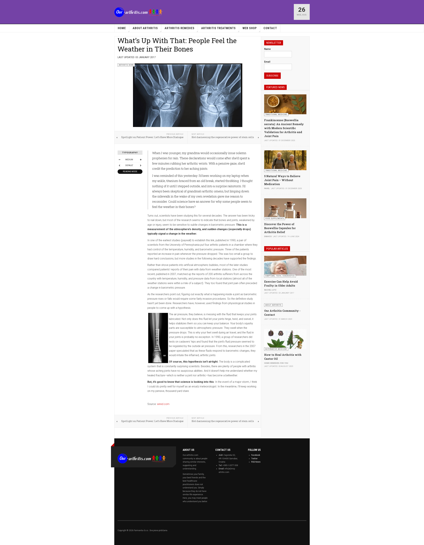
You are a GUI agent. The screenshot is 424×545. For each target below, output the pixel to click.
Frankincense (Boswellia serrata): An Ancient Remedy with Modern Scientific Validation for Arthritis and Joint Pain (284, 128)
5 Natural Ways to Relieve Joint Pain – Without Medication (282, 180)
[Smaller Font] (119, 159)
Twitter (254, 458)
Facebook (255, 455)
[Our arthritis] (138, 12)
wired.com (163, 404)
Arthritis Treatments (218, 28)
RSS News (256, 462)
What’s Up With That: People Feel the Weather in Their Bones (177, 44)
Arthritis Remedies (179, 28)
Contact (270, 28)
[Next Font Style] (140, 165)
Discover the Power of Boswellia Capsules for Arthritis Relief (280, 228)
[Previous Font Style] (119, 165)
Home (122, 28)
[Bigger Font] (140, 159)
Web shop (249, 28)
